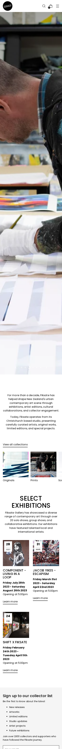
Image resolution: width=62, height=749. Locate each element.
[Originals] (16, 464)
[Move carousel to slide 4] (33, 367)
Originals (8, 480)
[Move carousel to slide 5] (37, 367)
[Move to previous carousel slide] (16, 367)
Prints (34, 480)
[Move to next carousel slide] (46, 367)
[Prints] (43, 464)
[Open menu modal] (57, 6)
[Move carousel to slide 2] (25, 367)
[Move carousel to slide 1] (21, 367)
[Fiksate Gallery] (7, 6)
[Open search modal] (44, 6)
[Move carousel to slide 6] (40, 367)
